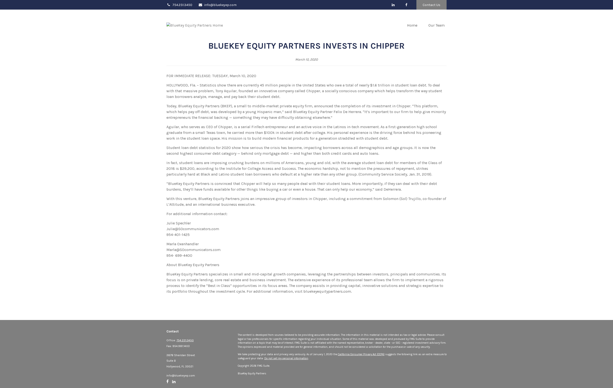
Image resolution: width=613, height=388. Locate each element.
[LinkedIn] (393, 5)
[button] (412, 25)
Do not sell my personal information (286, 358)
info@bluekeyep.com (220, 5)
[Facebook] (406, 5)
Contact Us (431, 5)
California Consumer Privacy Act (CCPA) (361, 354)
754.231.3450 (182, 5)
